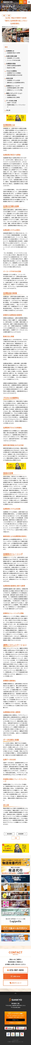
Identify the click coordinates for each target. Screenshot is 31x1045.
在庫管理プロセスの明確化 (14, 73)
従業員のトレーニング (13, 86)
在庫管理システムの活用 (13, 80)
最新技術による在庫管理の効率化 (16, 82)
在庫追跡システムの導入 (13, 58)
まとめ (8, 110)
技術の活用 (9, 78)
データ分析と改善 (11, 101)
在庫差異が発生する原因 (13, 53)
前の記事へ (21, 834)
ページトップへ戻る (15, 993)
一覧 (15, 838)
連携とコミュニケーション (14, 93)
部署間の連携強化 (11, 95)
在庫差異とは (10, 51)
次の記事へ (10, 834)
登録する (16, 1019)
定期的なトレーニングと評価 (14, 90)
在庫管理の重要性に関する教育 (15, 88)
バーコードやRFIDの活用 (13, 60)
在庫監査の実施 (11, 63)
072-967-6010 (16, 1007)
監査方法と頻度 (11, 68)
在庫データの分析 (11, 102)
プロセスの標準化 (11, 71)
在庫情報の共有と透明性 (13, 97)
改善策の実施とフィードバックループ (16, 106)
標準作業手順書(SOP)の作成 (14, 75)
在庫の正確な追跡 (11, 56)
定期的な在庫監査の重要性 (14, 65)
